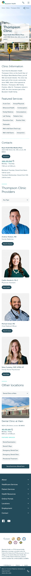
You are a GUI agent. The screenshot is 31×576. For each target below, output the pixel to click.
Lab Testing (6, 116)
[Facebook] (3, 520)
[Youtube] (9, 520)
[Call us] (23, 2)
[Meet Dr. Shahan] (15, 226)
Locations (6, 503)
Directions (6, 156)
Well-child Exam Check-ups (11, 128)
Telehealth (6, 124)
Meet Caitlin (6, 287)
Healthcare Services (10, 484)
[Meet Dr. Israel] (15, 313)
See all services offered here (15, 466)
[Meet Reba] (15, 356)
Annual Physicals (18, 103)
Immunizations (21, 112)
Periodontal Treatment (10, 459)
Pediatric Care (17, 116)
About (4, 480)
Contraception (22, 108)
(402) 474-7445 (7, 161)
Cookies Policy (26, 565)
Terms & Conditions (17, 565)
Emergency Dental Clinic (11, 454)
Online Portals (7, 499)
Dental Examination (9, 442)
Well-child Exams (8, 133)
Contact (5, 513)
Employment (7, 508)
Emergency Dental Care (10, 450)
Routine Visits (20, 120)
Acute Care (6, 103)
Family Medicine (8, 112)
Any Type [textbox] (6, 200)
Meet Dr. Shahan (7, 244)
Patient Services (8, 489)
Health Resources (9, 494)
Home (3, 8)
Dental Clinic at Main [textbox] (9, 393)
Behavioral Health (8, 108)
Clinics (8, 8)
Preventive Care (8, 120)
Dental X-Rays (7, 446)
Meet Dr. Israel (7, 331)
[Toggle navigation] (28, 3)
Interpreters (21, 133)
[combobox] (15, 200)
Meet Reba (6, 374)
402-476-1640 (6, 429)
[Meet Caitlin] (15, 269)
